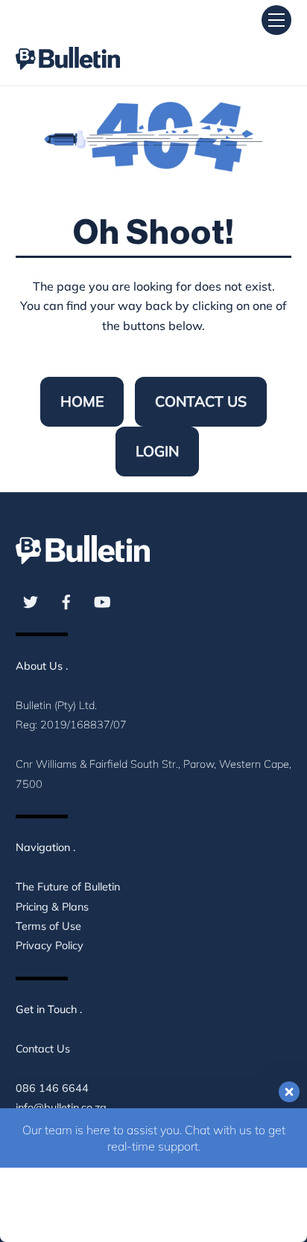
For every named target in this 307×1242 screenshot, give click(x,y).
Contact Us (201, 401)
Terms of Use (48, 926)
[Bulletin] (68, 45)
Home (82, 401)
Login (157, 451)
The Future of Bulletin (68, 886)
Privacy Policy (49, 945)
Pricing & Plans (52, 906)
